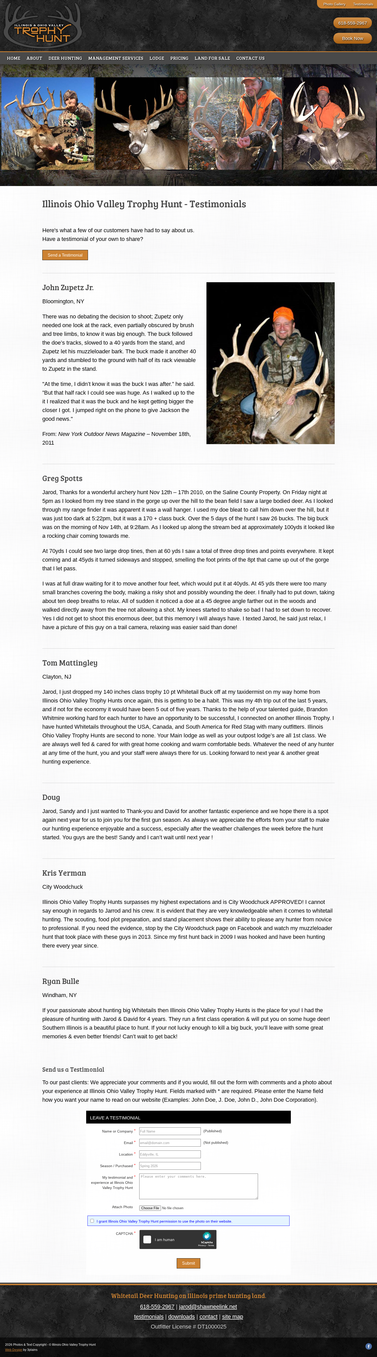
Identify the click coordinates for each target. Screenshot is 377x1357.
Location (127, 1153)
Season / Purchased (117, 1165)
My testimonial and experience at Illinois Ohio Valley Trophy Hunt (113, 1182)
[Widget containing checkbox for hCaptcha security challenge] (178, 1239)
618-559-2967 (352, 23)
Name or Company (118, 1130)
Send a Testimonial (65, 255)
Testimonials (363, 4)
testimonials (149, 1316)
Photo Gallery (334, 4)
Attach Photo (122, 1207)
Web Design (13, 1350)
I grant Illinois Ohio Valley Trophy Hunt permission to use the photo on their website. (164, 1221)
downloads (181, 1316)
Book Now (352, 38)
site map (232, 1316)
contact (208, 1316)
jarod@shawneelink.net (208, 1306)
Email (129, 1142)
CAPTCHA (125, 1233)
